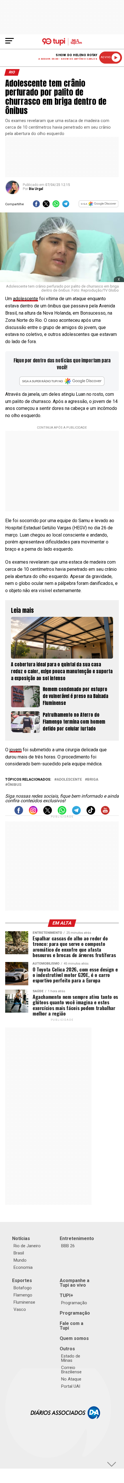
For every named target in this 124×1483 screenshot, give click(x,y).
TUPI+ (66, 1295)
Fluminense (24, 1302)
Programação (74, 1302)
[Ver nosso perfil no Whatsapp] (62, 813)
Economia (23, 1267)
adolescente (25, 298)
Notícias (21, 1238)
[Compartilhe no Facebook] (36, 205)
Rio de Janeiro (27, 1245)
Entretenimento (77, 1238)
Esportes (22, 1280)
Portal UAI (70, 1386)
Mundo (20, 1260)
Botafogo (23, 1287)
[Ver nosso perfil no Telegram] (76, 813)
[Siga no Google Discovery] (98, 205)
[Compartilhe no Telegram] (65, 205)
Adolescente (69, 780)
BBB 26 (68, 1245)
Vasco (20, 1309)
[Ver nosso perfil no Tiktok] (91, 813)
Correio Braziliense (71, 1369)
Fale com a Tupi (71, 1326)
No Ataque (71, 1379)
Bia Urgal (36, 189)
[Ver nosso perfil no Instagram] (33, 813)
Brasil (19, 1253)
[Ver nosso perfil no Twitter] (47, 813)
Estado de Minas (70, 1358)
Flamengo (23, 1295)
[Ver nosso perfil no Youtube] (105, 813)
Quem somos (74, 1338)
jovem (16, 749)
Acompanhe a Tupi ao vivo (74, 1283)
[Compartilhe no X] (46, 205)
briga (92, 780)
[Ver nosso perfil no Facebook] (18, 813)
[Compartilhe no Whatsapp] (55, 205)
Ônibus (14, 785)
